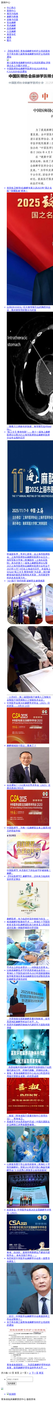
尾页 (41, 1373)
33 (4, 1373)
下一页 (35, 1373)
